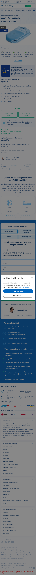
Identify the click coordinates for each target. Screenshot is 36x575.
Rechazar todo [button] (18, 296)
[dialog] (18, 287)
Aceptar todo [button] (18, 291)
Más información (24, 287)
